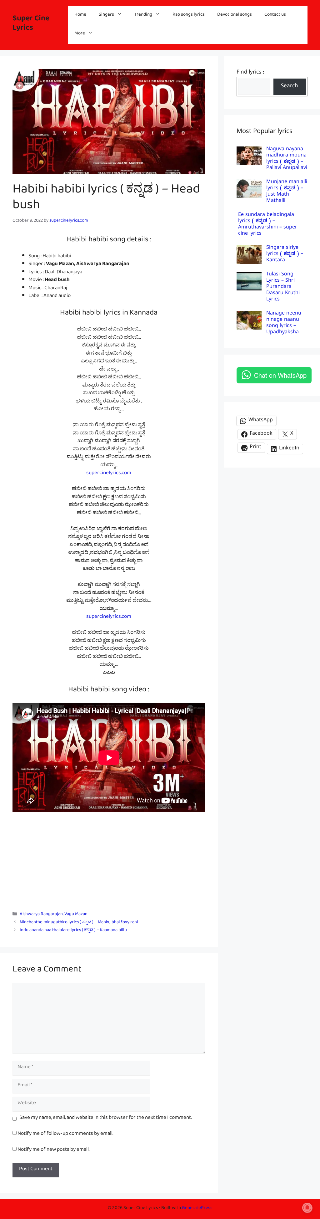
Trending (143, 15)
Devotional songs (234, 15)
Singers (106, 15)
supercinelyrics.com (108, 474)
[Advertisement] (108, 858)
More (79, 34)
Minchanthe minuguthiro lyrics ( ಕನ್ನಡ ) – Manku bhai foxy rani (79, 923)
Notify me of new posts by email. (53, 1151)
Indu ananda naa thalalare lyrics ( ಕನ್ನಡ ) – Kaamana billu (73, 931)
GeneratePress (197, 1208)
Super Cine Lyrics (30, 24)
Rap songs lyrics (188, 15)
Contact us (275, 15)
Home (80, 15)
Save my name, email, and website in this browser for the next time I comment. (105, 1119)
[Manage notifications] (307, 1208)
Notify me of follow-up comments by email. (65, 1135)
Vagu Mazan (76, 915)
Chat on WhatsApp (280, 375)
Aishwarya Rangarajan (41, 915)
